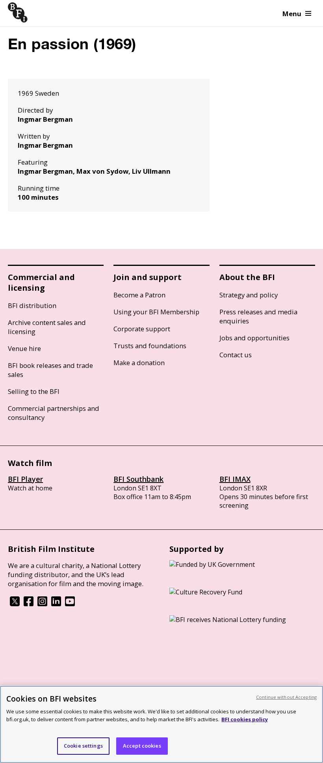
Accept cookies (142, 745)
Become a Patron (139, 294)
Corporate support (141, 328)
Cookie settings (83, 745)
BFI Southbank (138, 479)
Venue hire (24, 348)
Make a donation (139, 362)
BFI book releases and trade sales (50, 370)
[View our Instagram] (42, 604)
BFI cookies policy (244, 719)
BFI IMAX (235, 479)
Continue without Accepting (286, 697)
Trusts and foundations (149, 345)
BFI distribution (32, 305)
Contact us (235, 354)
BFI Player (25, 479)
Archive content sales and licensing (47, 327)
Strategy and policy (248, 294)
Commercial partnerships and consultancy (53, 413)
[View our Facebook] (28, 604)
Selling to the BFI (33, 391)
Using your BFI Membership (156, 311)
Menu (291, 13)
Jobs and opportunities (254, 337)
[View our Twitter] (15, 604)
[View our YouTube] (70, 604)
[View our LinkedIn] (56, 604)
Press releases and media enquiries (258, 316)
